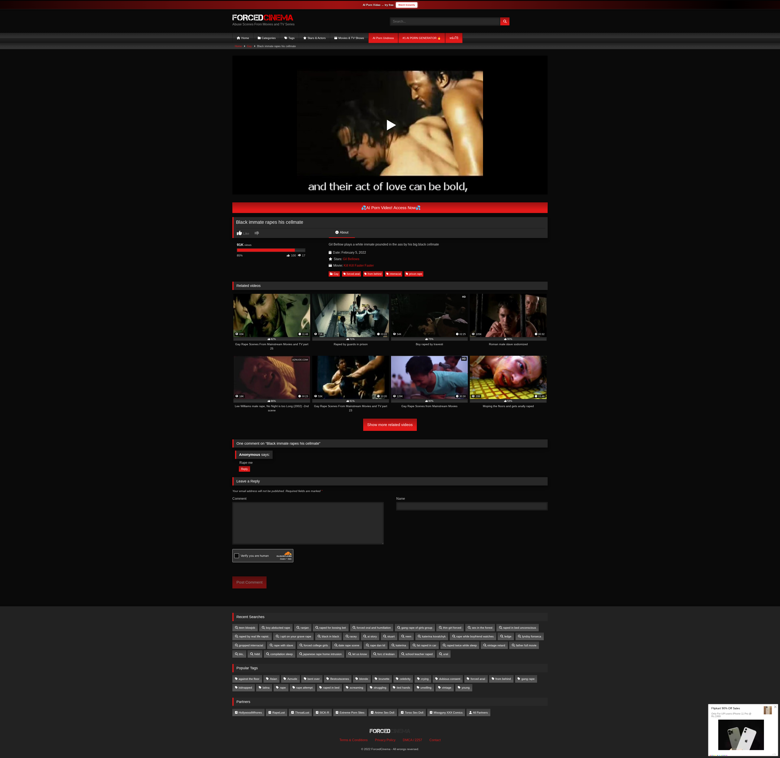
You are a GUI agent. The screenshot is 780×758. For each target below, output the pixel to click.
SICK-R (324, 712)
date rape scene (348, 645)
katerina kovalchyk (434, 636)
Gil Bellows (351, 259)
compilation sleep (281, 654)
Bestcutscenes (339, 678)
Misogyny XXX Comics (448, 712)
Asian (273, 678)
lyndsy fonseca (531, 636)
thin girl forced (452, 627)
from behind (374, 273)
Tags (291, 38)
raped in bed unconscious (519, 627)
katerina (401, 645)
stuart (391, 636)
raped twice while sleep (462, 645)
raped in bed (331, 687)
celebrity (405, 678)
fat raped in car (426, 645)
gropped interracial (251, 645)
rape (283, 687)
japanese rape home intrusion (322, 654)
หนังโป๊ (454, 38)
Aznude (292, 678)
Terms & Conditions (353, 740)
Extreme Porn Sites (352, 712)
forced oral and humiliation (374, 627)
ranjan (305, 627)
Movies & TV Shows (351, 38)
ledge (507, 636)
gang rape (528, 678)
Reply (244, 468)
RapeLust (278, 712)
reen (408, 636)
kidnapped (245, 687)
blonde (363, 678)
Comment (239, 498)
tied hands (403, 687)
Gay (249, 46)
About (343, 232)
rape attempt (304, 687)
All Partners (480, 712)
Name (400, 498)
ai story (372, 636)
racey (353, 636)
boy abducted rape (278, 627)
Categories (269, 38)
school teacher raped (419, 654)
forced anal (353, 273)
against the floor (249, 678)
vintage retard (496, 645)
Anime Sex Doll (384, 712)
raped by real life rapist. (254, 636)
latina (266, 687)
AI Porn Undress (383, 38)
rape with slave (283, 645)
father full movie (526, 645)
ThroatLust (302, 712)
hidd (257, 654)
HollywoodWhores (250, 712)
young (466, 687)
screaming (356, 687)
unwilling (425, 687)
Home (245, 38)
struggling (380, 687)
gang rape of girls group (416, 627)
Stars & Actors (317, 38)
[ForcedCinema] (262, 18)
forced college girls (316, 645)
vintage (446, 687)
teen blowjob (247, 627)
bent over (314, 678)
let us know (359, 654)
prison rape (415, 273)
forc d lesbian (386, 654)
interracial (395, 273)
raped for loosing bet (332, 627)
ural (445, 654)
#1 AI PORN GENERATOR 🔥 (422, 38)
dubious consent (449, 678)
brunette (384, 678)
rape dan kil (377, 645)
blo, (241, 654)
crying (425, 678)
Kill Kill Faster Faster (359, 265)
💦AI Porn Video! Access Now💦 (390, 207)
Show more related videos (390, 425)
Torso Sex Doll (414, 712)
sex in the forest (482, 627)
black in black (330, 636)
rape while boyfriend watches (475, 636)
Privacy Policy (385, 740)
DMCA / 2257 (412, 740)
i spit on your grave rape (295, 636)
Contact (435, 740)
